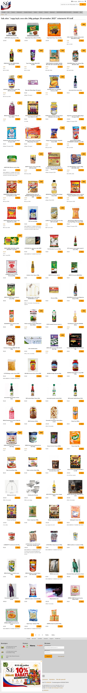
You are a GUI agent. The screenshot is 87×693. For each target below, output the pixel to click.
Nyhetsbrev (52, 679)
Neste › (47, 634)
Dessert (46, 12)
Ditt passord (47, 650)
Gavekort (46, 638)
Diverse (40, 12)
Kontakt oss (57, 638)
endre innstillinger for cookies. (57, 687)
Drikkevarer (19, 12)
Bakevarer (52, 12)
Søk (83, 4)
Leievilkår (40, 638)
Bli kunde (34, 638)
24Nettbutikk (46, 690)
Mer (81, 12)
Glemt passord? (61, 656)
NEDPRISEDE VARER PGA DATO (64, 12)
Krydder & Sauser (28, 12)
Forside (3, 12)
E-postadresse (48, 645)
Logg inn (51, 638)
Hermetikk (76, 12)
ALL (8, 12)
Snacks (13, 12)
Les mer (47, 687)
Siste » (53, 634)
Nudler (35, 12)
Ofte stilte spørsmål (60, 679)
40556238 (48, 682)
